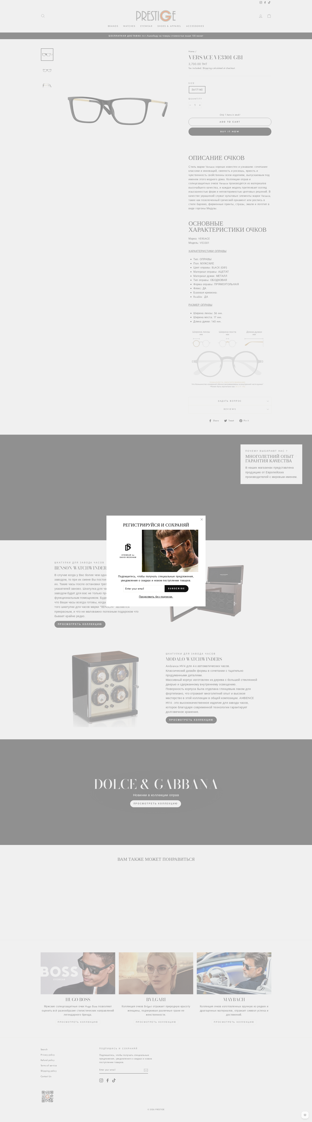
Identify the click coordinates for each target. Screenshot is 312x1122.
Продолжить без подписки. (156, 597)
